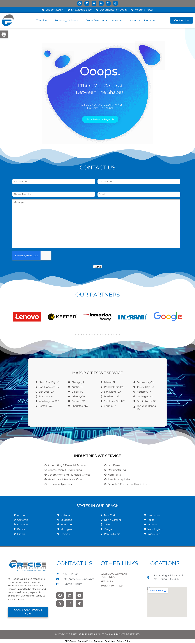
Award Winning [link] (112, 586)
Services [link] (107, 581)
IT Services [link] (41, 20)
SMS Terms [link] (70, 641)
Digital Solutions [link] (95, 20)
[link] (4, 34)
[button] (15, 316)
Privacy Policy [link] (123, 641)
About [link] (133, 20)
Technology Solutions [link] (66, 20)
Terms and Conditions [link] (104, 641)
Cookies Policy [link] (85, 641)
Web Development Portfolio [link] (114, 575)
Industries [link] (117, 20)
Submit (97, 267)
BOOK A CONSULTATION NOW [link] (28, 612)
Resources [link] (149, 20)
